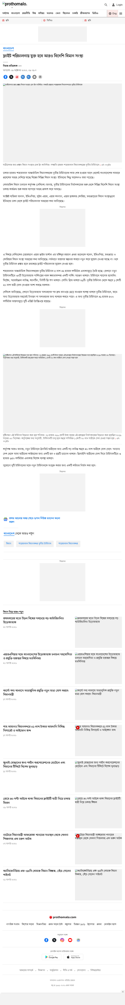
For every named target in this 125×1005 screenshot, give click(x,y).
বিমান (8, 543)
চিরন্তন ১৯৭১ (79, 924)
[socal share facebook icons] (6, 78)
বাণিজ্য (41, 13)
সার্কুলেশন (54, 970)
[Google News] (78, 940)
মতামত (50, 13)
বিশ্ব (34, 13)
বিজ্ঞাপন (41, 970)
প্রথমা (99, 924)
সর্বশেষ (5, 13)
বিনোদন (66, 13)
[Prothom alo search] (106, 5)
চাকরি (75, 13)
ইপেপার (91, 924)
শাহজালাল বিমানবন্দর (68, 543)
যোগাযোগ (81, 970)
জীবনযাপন (85, 13)
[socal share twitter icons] (12, 78)
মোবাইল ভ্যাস (110, 924)
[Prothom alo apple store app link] (73, 958)
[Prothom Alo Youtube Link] (72, 941)
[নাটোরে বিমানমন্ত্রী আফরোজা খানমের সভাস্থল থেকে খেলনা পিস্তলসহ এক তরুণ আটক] (98, 848)
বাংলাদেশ (15, 13)
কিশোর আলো (28, 924)
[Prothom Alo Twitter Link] (56, 941)
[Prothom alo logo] (62, 918)
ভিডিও (95, 13)
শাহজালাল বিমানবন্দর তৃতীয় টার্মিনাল (35, 543)
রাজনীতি (26, 13)
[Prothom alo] (15, 5)
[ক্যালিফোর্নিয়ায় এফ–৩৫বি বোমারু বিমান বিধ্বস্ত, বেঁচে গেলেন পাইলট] (98, 884)
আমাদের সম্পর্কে (26, 970)
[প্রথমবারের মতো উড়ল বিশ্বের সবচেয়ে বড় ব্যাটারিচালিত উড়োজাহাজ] (98, 632)
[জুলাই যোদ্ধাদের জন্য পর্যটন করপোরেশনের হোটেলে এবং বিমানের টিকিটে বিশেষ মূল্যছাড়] (98, 776)
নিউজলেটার (96, 970)
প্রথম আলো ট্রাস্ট (55, 924)
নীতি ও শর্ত (67, 970)
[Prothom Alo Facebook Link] (48, 941)
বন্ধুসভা (68, 924)
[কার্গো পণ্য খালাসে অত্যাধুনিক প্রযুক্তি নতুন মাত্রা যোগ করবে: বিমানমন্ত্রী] (98, 704)
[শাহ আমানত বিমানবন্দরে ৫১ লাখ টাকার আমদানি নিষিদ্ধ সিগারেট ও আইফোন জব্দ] (98, 740)
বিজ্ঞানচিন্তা (41, 924)
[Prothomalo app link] (51, 958)
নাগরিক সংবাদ (12, 924)
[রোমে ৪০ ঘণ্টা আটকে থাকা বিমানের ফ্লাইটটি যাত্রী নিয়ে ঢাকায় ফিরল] (98, 812)
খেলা (58, 13)
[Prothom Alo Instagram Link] (64, 941)
